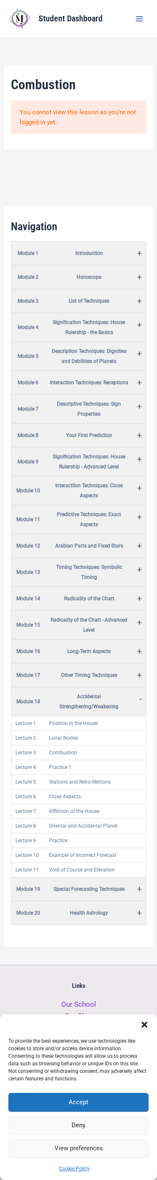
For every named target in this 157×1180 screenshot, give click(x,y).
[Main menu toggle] (139, 19)
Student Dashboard (71, 18)
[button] (144, 1025)
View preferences (78, 1148)
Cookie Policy (74, 1169)
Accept (78, 1102)
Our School (78, 1004)
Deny (78, 1125)
